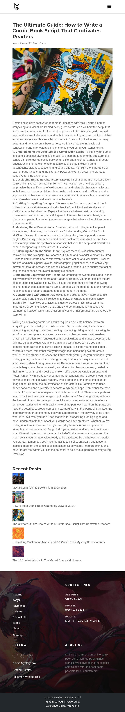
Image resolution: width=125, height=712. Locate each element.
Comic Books (39, 43)
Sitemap (17, 635)
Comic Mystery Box (24, 663)
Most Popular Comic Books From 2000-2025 (39, 487)
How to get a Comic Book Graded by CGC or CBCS (43, 505)
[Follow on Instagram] (22, 655)
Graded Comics (22, 670)
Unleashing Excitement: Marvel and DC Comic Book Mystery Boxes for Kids (58, 542)
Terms (16, 622)
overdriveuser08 (23, 43)
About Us (18, 628)
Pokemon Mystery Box (26, 676)
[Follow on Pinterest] (30, 655)
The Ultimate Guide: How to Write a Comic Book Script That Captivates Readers (61, 524)
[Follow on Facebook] (15, 655)
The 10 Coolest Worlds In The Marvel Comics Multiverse (46, 560)
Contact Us (19, 617)
